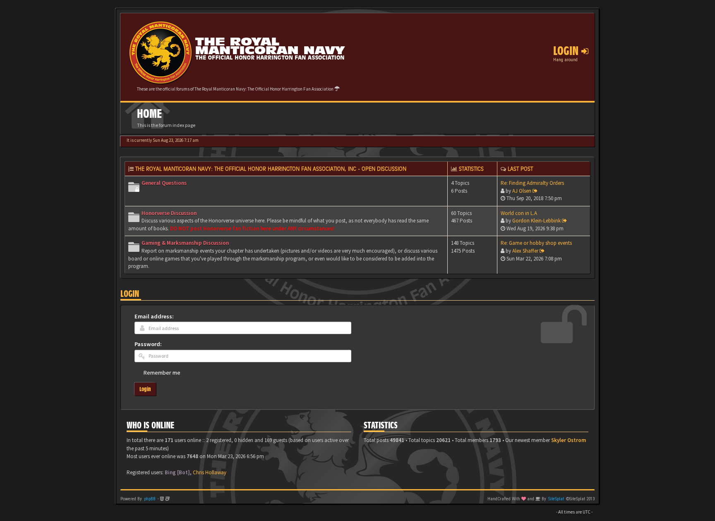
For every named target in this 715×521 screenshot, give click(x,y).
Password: (148, 344)
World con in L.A (519, 213)
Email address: (154, 316)
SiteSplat (556, 499)
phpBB (150, 499)
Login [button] (567, 51)
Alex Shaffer (525, 250)
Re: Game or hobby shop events (536, 242)
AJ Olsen (521, 190)
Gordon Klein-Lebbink (536, 220)
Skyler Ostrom (568, 440)
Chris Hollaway (209, 472)
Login (129, 294)
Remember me (162, 372)
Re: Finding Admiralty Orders (532, 182)
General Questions (164, 182)
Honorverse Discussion (169, 213)
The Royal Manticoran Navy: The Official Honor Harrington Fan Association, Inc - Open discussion (270, 168)
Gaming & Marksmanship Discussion (185, 242)
